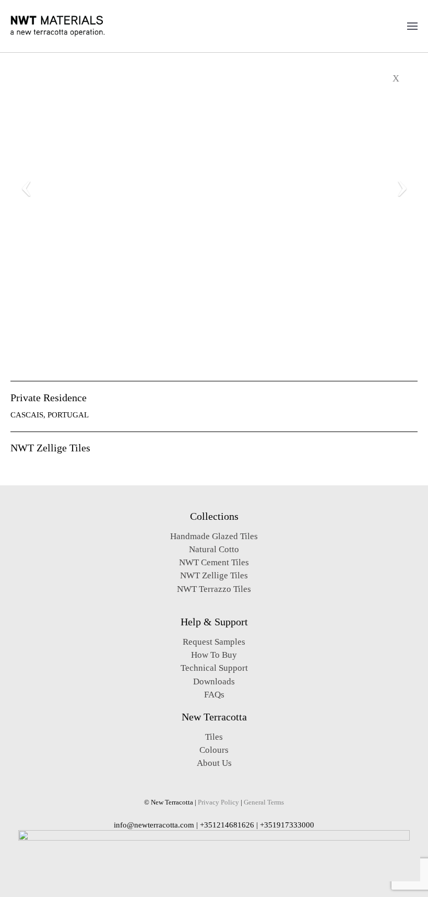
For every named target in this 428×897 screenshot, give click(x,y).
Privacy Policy (218, 802)
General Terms (264, 802)
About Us (214, 763)
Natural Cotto (214, 549)
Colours (214, 750)
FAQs (214, 695)
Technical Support (214, 668)
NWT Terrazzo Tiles (214, 589)
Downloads (214, 681)
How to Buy (214, 655)
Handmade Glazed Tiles (214, 536)
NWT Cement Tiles (214, 562)
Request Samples (214, 642)
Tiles (214, 737)
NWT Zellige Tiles (214, 575)
